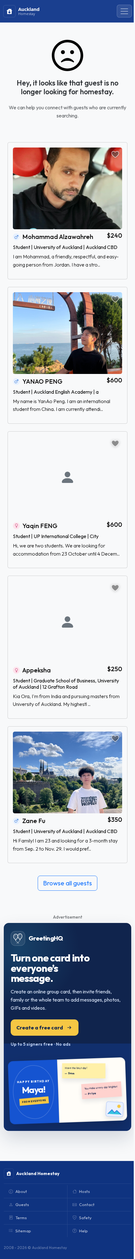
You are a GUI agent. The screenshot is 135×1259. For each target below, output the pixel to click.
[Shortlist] (115, 154)
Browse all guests (67, 883)
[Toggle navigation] (124, 11)
